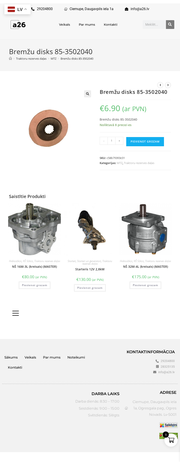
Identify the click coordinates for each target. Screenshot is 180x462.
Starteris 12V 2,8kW (89, 269)
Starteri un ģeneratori (89, 261)
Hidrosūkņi (15, 261)
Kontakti (110, 25)
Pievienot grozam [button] (34, 285)
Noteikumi (76, 357)
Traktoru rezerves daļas (139, 163)
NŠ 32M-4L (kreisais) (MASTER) (145, 266)
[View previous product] (160, 85)
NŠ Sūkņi (28, 261)
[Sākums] (10, 59)
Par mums (87, 25)
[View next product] (168, 85)
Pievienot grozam (145, 141)
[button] (87, 93)
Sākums (11, 357)
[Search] (170, 24)
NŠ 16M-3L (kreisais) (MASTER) (34, 266)
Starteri (72, 261)
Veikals (64, 25)
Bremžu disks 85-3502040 (77, 59)
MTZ (119, 163)
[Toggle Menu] (15, 313)
